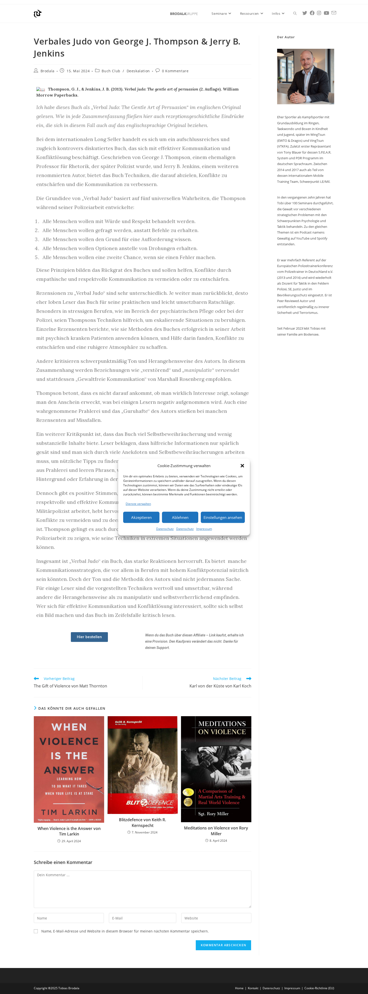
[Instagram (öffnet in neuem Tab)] (319, 13)
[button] (242, 465)
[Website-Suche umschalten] (295, 13)
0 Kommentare (175, 71)
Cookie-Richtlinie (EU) (319, 988)
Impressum (204, 529)
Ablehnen (180, 517)
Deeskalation (138, 71)
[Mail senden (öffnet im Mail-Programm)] (333, 13)
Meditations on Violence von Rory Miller (216, 830)
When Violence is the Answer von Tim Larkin (69, 831)
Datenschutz (165, 529)
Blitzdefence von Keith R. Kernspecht (142, 822)
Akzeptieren (141, 517)
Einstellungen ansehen (223, 517)
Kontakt (253, 988)
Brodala (48, 71)
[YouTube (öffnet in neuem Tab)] (326, 13)
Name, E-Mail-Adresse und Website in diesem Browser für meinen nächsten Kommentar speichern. (125, 931)
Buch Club (111, 71)
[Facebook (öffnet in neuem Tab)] (312, 13)
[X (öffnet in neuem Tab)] (304, 13)
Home (239, 988)
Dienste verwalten (138, 504)
